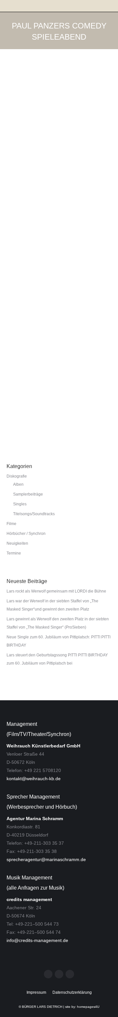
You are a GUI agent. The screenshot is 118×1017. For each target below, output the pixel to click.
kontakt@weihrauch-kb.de (34, 778)
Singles (20, 504)
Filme (11, 523)
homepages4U (88, 1006)
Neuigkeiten (24, 313)
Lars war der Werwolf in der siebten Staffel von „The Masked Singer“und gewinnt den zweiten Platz (52, 605)
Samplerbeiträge (28, 494)
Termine (21, 172)
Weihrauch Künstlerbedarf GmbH (43, 745)
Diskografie (17, 476)
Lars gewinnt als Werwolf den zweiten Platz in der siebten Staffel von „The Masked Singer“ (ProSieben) (58, 623)
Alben (18, 484)
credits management (29, 899)
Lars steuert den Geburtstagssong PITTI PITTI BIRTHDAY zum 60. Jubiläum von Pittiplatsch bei (57, 659)
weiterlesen (24, 211)
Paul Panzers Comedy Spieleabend (53, 342)
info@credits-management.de (37, 940)
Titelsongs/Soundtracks (34, 514)
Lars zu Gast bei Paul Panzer (53, 301)
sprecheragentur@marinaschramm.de (46, 859)
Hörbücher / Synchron (26, 533)
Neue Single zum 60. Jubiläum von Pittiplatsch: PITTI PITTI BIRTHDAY (58, 641)
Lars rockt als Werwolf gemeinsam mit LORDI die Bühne (56, 591)
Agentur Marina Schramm (35, 818)
